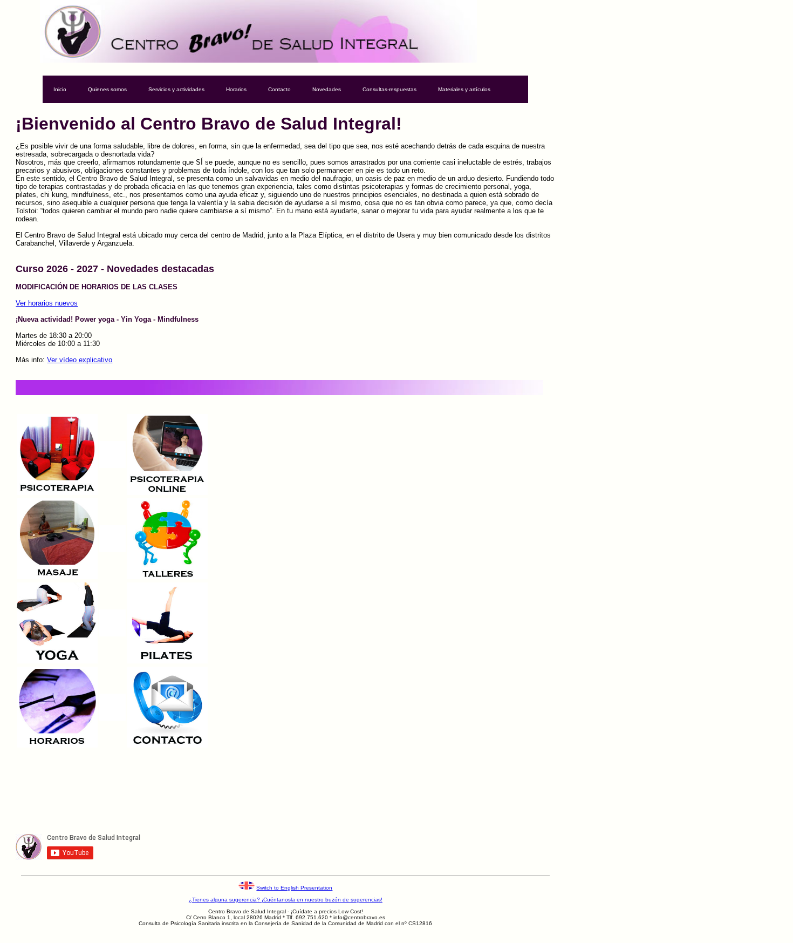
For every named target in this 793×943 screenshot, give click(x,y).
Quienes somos (107, 89)
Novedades (326, 89)
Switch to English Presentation (294, 888)
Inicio (59, 89)
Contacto (279, 89)
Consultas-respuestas (389, 89)
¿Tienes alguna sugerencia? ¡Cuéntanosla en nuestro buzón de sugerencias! (285, 900)
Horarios (236, 89)
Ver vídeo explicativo (79, 360)
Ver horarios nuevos (47, 303)
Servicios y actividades (176, 89)
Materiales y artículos (464, 89)
